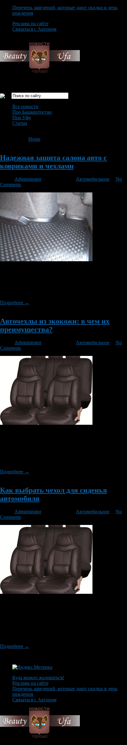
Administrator (27, 179)
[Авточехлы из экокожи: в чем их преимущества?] (46, 423)
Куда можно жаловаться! (38, 677)
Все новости (25, 106)
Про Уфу (21, 117)
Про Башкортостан (32, 112)
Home (34, 139)
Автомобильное (92, 179)
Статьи (19, 123)
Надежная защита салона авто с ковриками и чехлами (53, 162)
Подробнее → (14, 302)
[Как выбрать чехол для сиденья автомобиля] (46, 592)
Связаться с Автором (34, 29)
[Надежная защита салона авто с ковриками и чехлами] (46, 259)
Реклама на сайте (30, 23)
